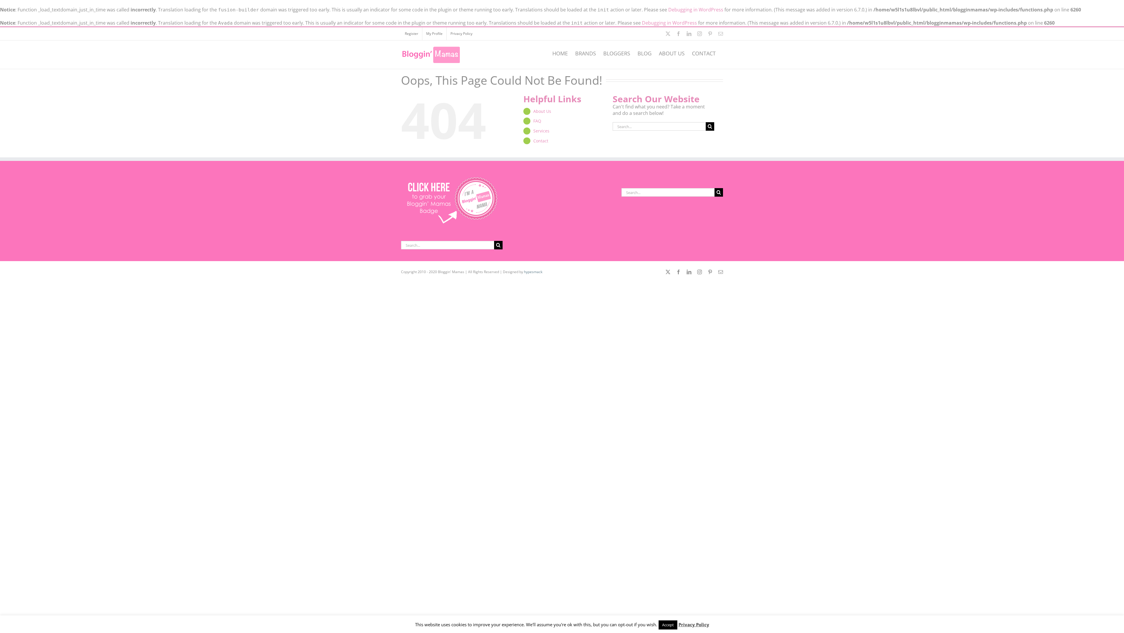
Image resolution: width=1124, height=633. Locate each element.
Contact (540, 141)
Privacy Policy (693, 624)
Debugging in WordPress (695, 9)
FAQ (537, 121)
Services (541, 131)
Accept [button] (668, 624)
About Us (542, 111)
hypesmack (533, 271)
